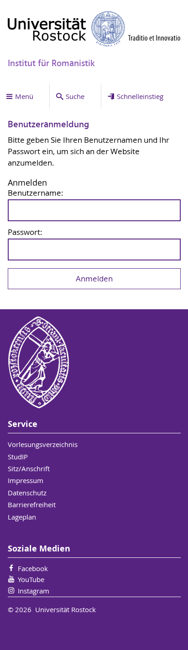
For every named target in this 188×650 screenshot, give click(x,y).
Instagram (33, 590)
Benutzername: (35, 193)
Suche (75, 96)
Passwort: (25, 232)
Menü (24, 96)
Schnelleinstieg (140, 96)
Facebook (33, 568)
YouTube (31, 579)
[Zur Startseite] (94, 28)
